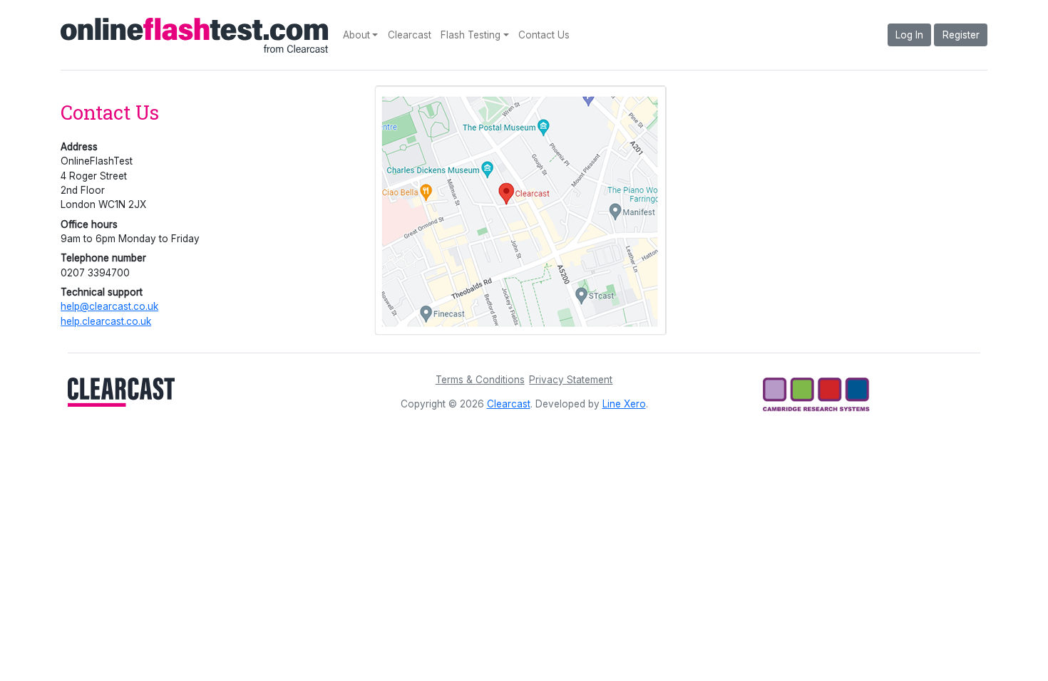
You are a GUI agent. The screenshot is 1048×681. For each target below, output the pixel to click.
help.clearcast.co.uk (106, 321)
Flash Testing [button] (470, 35)
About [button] (356, 35)
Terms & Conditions (480, 379)
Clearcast (409, 35)
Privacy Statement (570, 379)
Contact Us (544, 35)
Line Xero (624, 404)
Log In (909, 35)
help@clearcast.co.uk (109, 306)
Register (961, 35)
